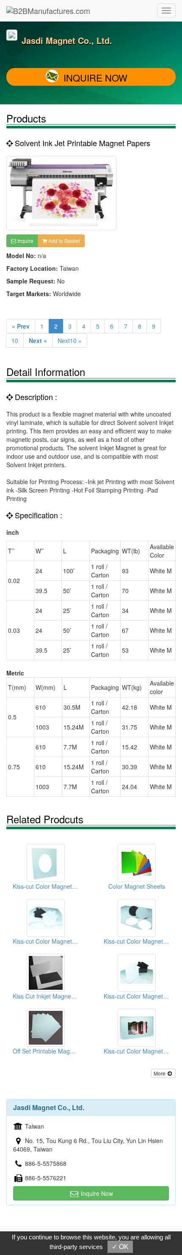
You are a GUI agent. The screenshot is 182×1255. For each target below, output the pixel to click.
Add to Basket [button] (63, 240)
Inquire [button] (24, 240)
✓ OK (120, 1246)
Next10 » (70, 340)
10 (14, 340)
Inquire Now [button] (96, 1193)
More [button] (160, 1073)
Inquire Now (95, 77)
